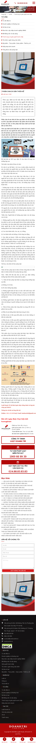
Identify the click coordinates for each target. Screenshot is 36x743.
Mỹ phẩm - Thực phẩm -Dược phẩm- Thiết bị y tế (17, 43)
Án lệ (3, 714)
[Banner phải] (18, 593)
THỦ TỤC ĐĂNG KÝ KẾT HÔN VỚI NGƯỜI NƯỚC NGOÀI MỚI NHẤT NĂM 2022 (16, 511)
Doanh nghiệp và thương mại (11, 24)
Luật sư (4, 678)
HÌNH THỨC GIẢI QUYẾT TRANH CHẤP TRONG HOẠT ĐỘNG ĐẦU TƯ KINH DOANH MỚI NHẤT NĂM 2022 (17, 507)
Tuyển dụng (5, 717)
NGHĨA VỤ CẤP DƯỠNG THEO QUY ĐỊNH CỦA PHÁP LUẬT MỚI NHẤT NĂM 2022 (17, 490)
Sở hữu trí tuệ (6, 27)
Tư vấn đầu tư (6, 20)
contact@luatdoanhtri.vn (11, 639)
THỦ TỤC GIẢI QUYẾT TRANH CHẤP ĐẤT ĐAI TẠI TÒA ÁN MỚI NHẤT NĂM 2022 (18, 526)
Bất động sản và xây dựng (10, 33)
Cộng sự (4, 681)
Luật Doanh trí (6, 709)
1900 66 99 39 (18, 456)
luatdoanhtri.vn (8, 641)
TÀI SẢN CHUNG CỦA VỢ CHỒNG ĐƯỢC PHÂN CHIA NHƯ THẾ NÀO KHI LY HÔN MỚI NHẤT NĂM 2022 (17, 495)
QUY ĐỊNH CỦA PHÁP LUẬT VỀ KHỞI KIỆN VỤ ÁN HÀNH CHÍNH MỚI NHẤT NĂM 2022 (16, 534)
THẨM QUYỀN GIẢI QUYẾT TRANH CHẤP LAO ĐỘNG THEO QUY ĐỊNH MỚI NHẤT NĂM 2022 (17, 530)
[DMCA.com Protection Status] (7, 646)
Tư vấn (10, 14)
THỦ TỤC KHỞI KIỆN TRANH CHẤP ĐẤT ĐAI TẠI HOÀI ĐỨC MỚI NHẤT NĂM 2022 (17, 516)
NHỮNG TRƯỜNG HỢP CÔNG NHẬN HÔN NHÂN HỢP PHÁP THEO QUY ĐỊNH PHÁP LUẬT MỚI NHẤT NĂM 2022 (18, 503)
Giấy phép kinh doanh (9, 46)
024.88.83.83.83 (18, 471)
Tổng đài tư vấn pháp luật (10, 49)
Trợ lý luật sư (5, 683)
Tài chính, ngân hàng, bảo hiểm (12, 40)
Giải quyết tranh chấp (8, 664)
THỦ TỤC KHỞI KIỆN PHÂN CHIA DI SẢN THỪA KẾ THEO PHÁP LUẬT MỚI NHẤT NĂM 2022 (16, 486)
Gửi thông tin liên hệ (18, 570)
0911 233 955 (8, 636)
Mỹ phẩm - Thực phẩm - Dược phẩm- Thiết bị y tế (16, 672)
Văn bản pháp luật (7, 712)
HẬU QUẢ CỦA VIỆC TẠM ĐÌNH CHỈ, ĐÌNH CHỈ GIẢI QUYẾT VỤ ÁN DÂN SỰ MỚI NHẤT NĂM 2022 (17, 482)
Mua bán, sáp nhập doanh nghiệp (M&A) (14, 30)
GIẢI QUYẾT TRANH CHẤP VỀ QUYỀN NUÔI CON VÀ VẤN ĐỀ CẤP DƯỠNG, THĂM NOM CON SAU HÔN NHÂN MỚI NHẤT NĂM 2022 (17, 521)
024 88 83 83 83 (22, 3)
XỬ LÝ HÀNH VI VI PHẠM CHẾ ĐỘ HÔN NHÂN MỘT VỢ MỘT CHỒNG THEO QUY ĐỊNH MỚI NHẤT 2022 (17, 499)
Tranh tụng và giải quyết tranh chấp (23, 14)
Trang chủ (3, 14)
